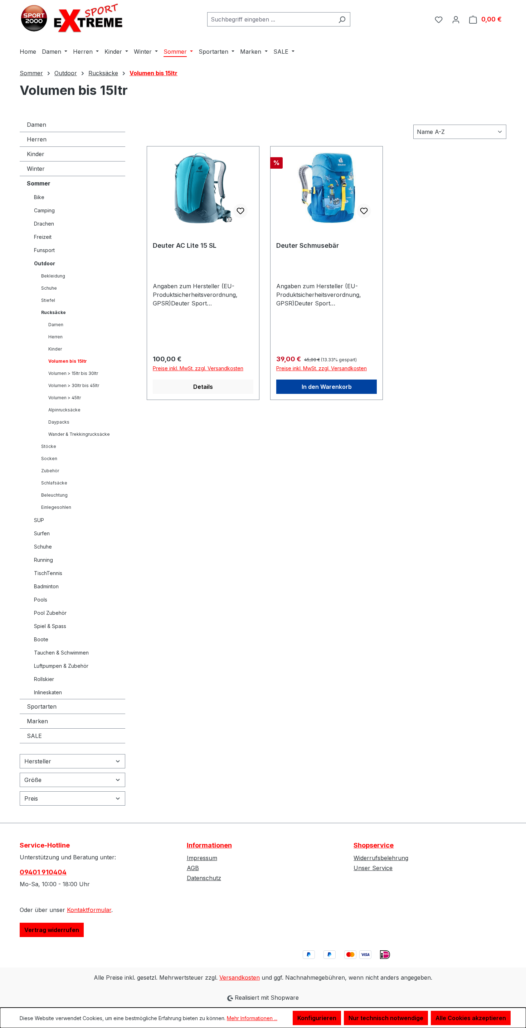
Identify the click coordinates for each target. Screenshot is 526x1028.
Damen (36, 124)
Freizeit (43, 237)
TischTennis (48, 573)
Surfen (42, 533)
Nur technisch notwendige (386, 1018)
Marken (37, 721)
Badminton (46, 586)
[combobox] (270, 19)
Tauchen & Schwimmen (61, 653)
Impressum (202, 858)
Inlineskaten (48, 692)
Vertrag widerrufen (51, 929)
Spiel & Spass (50, 626)
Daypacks (58, 422)
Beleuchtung (54, 495)
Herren (37, 139)
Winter (36, 168)
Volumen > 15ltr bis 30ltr (73, 373)
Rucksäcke (53, 312)
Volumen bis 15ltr (67, 361)
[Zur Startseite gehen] (73, 18)
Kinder (35, 154)
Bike (39, 197)
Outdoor (44, 263)
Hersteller (37, 761)
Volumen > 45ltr (64, 397)
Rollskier (44, 679)
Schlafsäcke (54, 483)
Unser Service (373, 868)
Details (203, 386)
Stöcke (48, 446)
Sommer (38, 183)
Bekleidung (53, 276)
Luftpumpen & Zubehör (61, 666)
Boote (41, 639)
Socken (49, 458)
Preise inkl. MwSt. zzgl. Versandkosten (198, 368)
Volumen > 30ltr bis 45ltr (73, 385)
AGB (193, 868)
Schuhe (49, 288)
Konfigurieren (316, 1018)
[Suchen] (341, 19)
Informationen (209, 845)
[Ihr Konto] (455, 19)
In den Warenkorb (327, 386)
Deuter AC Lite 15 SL (184, 245)
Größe (33, 779)
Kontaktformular (89, 909)
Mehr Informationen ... (252, 1018)
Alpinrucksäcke (64, 409)
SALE (34, 735)
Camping (44, 210)
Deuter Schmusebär (307, 245)
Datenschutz (204, 878)
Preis (31, 798)
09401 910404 (43, 872)
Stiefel (48, 300)
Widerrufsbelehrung (381, 858)
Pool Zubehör (50, 613)
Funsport (44, 250)
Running (43, 560)
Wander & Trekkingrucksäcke (79, 434)
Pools (40, 600)
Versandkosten (239, 977)
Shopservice (374, 845)
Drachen (44, 224)
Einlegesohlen (56, 507)
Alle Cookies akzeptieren (470, 1018)
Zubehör (50, 470)
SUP (39, 520)
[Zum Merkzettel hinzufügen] (240, 211)
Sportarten (42, 706)
